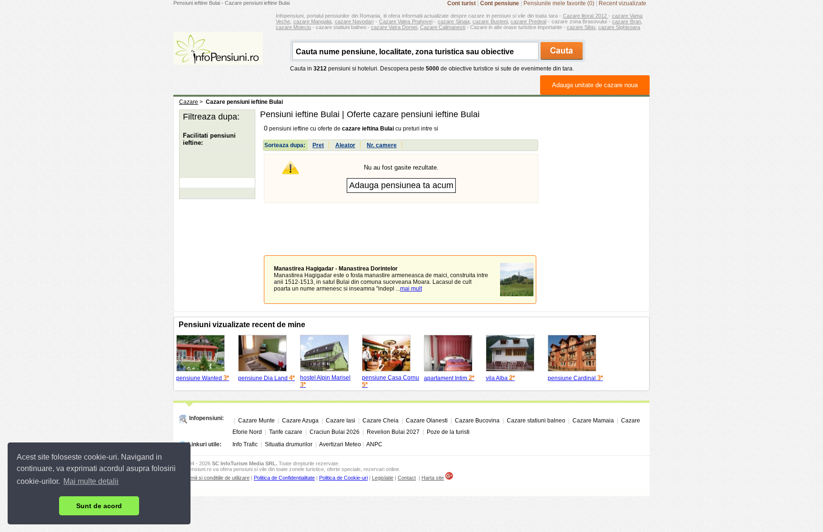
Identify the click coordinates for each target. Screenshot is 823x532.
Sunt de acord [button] (99, 506)
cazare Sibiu (581, 27)
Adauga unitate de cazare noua (595, 85)
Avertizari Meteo (340, 444)
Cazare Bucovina (477, 420)
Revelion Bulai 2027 (393, 432)
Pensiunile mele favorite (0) (558, 3)
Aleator (345, 145)
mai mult (411, 288)
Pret (318, 145)
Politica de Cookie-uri (343, 478)
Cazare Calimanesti (442, 27)
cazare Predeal (528, 21)
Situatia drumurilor (288, 444)
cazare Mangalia (312, 21)
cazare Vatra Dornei (394, 27)
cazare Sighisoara (619, 27)
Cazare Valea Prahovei (405, 21)
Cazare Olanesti (427, 420)
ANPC (374, 444)
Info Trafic (245, 444)
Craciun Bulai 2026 (335, 432)
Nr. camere (382, 145)
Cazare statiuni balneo (536, 420)
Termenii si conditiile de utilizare (214, 478)
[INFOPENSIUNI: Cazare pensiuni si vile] (218, 58)
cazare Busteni (490, 21)
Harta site (433, 478)
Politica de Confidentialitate (284, 478)
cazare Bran (626, 21)
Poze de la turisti (448, 432)
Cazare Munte (256, 420)
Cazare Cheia (380, 420)
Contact (407, 478)
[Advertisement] (401, 222)
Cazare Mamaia (593, 420)
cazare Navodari (354, 21)
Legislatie (382, 478)
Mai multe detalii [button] (91, 481)
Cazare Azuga (300, 420)
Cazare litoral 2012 (586, 16)
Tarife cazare (285, 432)
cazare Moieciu (293, 27)
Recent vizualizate (622, 3)
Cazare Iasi (340, 420)
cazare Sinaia (454, 21)
